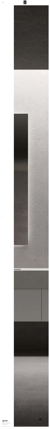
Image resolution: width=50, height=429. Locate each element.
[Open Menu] (3, 2)
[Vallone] (25, 3)
